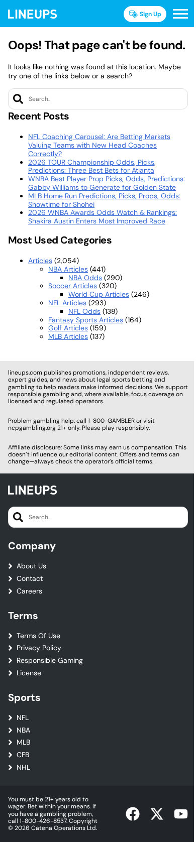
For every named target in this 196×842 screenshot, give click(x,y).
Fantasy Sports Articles (85, 319)
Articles (40, 260)
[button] (180, 14)
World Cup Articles (98, 294)
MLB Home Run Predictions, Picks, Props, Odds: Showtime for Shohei (104, 200)
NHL (23, 767)
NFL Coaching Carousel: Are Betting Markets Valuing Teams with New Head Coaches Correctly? (99, 145)
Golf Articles (68, 327)
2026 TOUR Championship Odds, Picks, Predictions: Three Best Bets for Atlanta (92, 166)
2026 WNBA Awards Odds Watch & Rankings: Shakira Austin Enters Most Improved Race (102, 216)
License (29, 673)
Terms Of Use (38, 636)
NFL (23, 717)
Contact (30, 578)
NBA (23, 730)
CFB (23, 755)
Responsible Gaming (50, 660)
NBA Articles (68, 269)
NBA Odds (85, 277)
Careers (29, 591)
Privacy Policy (39, 648)
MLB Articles (68, 336)
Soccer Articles (72, 285)
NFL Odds (84, 311)
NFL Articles (67, 302)
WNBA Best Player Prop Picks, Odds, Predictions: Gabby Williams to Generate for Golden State (106, 183)
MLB (23, 742)
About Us (31, 566)
